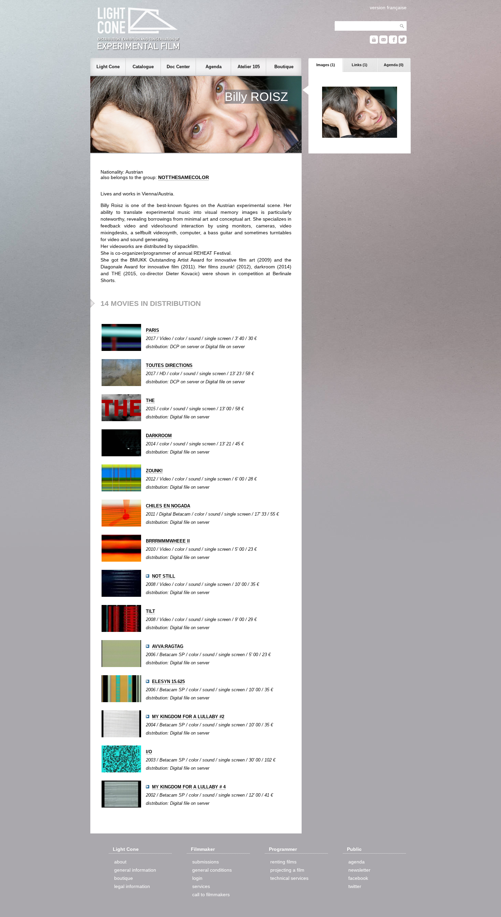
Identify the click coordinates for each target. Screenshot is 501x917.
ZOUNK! (154, 470)
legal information (132, 886)
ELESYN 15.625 (168, 681)
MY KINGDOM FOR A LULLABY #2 (188, 716)
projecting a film (287, 870)
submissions (205, 861)
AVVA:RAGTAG (167, 646)
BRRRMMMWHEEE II (168, 541)
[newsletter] (383, 42)
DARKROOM (159, 435)
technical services (289, 878)
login (197, 878)
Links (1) (359, 65)
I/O (149, 751)
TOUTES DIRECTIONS (169, 365)
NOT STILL (163, 576)
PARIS (152, 330)
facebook (358, 878)
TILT (150, 611)
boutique (123, 878)
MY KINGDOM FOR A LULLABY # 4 (189, 786)
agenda (356, 861)
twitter (354, 886)
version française (388, 7)
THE (150, 400)
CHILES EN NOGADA (168, 505)
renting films (283, 861)
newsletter (359, 870)
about (120, 861)
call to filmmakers (211, 894)
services (201, 886)
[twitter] (402, 42)
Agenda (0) (394, 65)
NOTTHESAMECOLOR (183, 177)
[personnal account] (374, 42)
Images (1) (325, 65)
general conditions (212, 870)
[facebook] (393, 42)
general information (135, 870)
